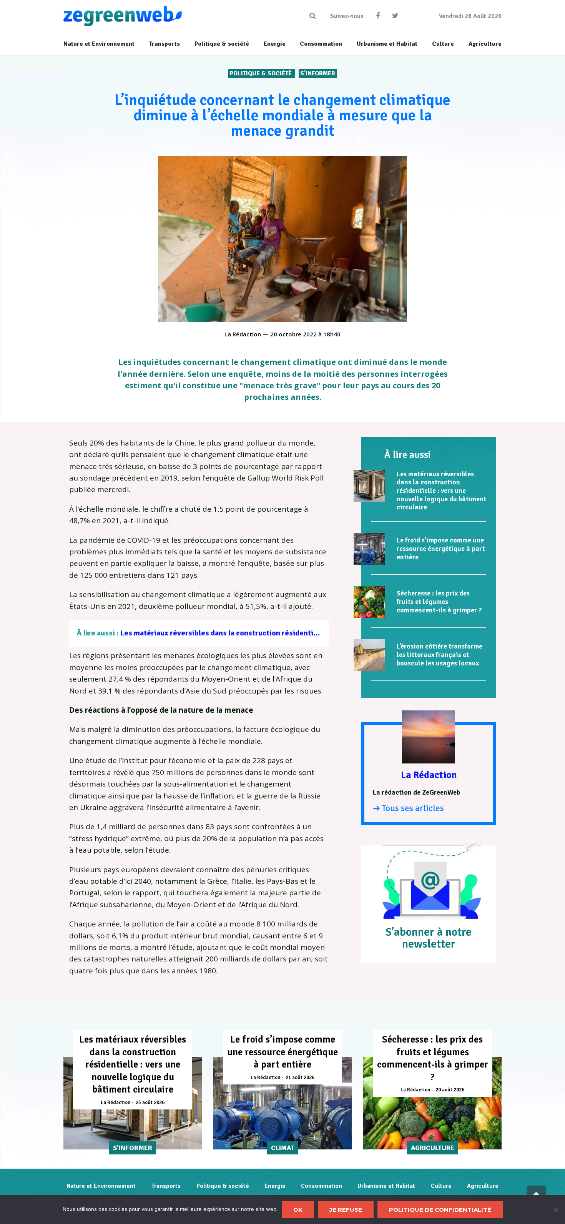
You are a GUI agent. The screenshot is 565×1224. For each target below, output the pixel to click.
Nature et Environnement (101, 1186)
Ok (297, 1209)
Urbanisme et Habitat (386, 1186)
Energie (275, 1186)
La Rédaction (242, 334)
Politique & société (261, 73)
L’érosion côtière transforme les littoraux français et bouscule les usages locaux (439, 654)
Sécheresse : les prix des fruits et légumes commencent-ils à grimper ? (439, 601)
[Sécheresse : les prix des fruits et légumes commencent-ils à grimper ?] (369, 602)
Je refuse (345, 1209)
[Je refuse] (555, 1210)
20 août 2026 (449, 1090)
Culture (441, 1186)
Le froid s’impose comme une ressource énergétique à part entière (441, 548)
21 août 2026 (300, 1077)
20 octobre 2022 (293, 334)
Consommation (321, 1186)
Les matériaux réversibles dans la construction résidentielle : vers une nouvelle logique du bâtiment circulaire (308, 633)
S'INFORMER (317, 73)
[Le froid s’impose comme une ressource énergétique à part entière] (369, 549)
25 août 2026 (150, 1102)
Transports (166, 1186)
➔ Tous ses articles (408, 808)
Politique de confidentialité (440, 1209)
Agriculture (483, 1186)
